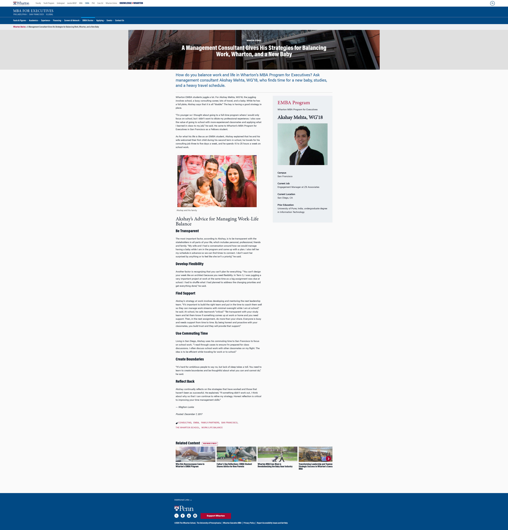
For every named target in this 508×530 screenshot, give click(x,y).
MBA (80, 3)
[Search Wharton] (492, 3)
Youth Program (49, 3)
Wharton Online (111, 3)
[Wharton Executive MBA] (33, 12)
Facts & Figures (19, 21)
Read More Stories (210, 443)
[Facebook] (183, 516)
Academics (33, 21)
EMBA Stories (87, 21)
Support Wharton (216, 516)
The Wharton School (187, 428)
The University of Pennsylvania (209, 523)
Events (109, 21)
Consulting (184, 423)
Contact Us (119, 21)
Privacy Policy (249, 523)
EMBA (87, 3)
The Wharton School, (188, 523)
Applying (100, 21)
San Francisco (229, 423)
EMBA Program (294, 102)
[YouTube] (189, 516)
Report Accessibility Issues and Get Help (272, 523)
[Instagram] (195, 516)
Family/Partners (210, 423)
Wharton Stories (19, 27)
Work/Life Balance (212, 428)
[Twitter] (176, 516)
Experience (45, 21)
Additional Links (182, 500)
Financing (57, 21)
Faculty (38, 3)
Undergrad (61, 3)
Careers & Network (71, 21)
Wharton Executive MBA (232, 523)
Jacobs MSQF (72, 3)
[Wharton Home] (21, 3)
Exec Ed (100, 3)
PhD (93, 3)
